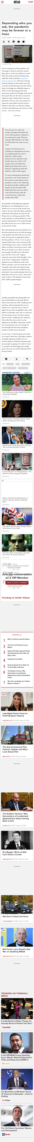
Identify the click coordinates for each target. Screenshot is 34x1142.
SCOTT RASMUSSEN (9, 368)
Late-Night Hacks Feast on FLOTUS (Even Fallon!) (15, 714)
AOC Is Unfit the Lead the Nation (19, 639)
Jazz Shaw (6, 37)
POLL (17, 364)
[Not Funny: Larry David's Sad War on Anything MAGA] (17, 937)
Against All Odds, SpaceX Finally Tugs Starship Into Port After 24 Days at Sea (19, 653)
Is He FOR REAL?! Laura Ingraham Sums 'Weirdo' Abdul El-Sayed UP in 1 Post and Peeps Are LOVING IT (16, 1057)
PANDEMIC (10, 364)
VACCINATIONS (23, 368)
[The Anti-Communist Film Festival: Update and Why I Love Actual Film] (17, 735)
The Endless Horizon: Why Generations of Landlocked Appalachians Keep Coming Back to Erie (16, 817)
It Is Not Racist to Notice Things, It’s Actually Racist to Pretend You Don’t (16, 1022)
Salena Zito (6, 826)
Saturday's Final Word (15, 659)
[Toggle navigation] (2, 2)
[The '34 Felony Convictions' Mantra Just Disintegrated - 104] (17, 1115)
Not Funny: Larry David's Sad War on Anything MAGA (16, 950)
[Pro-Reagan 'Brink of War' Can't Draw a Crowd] (17, 840)
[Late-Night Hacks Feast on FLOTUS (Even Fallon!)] (17, 701)
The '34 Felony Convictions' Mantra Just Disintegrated (16, 1129)
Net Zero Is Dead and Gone (15, 916)
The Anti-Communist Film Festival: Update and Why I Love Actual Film (15, 749)
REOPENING (26, 364)
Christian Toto (7, 720)
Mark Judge (6, 756)
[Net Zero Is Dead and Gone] (17, 904)
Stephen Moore (7, 921)
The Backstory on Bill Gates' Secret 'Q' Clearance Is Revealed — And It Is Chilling (16, 1094)
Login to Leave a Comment (17, 583)
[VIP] (30, 2)
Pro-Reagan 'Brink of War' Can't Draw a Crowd (15, 853)
